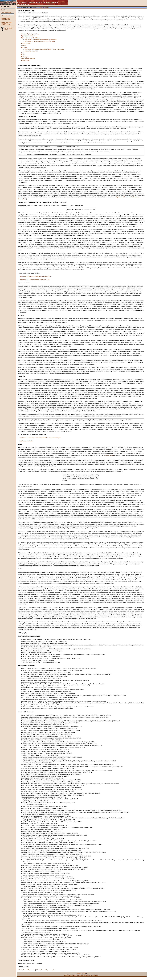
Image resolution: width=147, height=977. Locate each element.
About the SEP (5, 23)
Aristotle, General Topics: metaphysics (46, 970)
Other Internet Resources (28, 58)
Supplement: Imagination (31, 51)
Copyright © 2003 (81, 973)
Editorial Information (6, 22)
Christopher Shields (70, 975)
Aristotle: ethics (109, 455)
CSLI (7, 28)
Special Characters (6, 24)
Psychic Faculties (26, 43)
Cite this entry (4, 10)
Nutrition (23, 45)
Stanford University (8, 29)
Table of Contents (5, 18)
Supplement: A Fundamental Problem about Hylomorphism (40, 39)
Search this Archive (6, 12)
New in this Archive (6, 19)
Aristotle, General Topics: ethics (26, 970)
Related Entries (25, 60)
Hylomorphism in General (28, 36)
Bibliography (24, 57)
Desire (23, 55)
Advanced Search (6, 15)
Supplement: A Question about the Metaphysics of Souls (40, 41)
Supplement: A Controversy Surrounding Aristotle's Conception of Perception (40, 437)
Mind (22, 53)
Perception (24, 47)
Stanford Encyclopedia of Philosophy (40, 7)
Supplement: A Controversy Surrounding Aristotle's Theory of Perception (44, 49)
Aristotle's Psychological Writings (30, 34)
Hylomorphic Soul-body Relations (30, 37)
